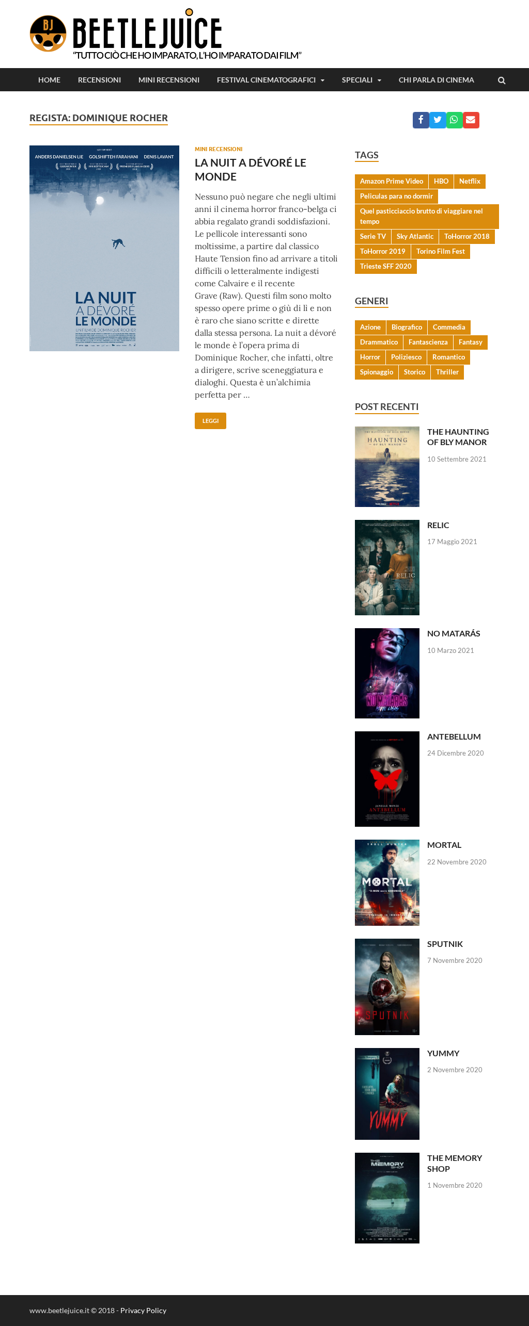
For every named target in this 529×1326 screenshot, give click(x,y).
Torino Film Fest (440, 251)
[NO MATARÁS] (387, 634)
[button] (421, 120)
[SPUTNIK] (387, 945)
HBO (441, 181)
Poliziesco (406, 357)
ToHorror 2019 (383, 251)
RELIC (438, 525)
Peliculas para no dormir (396, 196)
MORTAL (444, 844)
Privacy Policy (143, 1310)
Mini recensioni (168, 79)
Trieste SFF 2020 (386, 266)
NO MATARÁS (453, 633)
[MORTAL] (387, 845)
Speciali (357, 79)
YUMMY (443, 1053)
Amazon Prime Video (391, 181)
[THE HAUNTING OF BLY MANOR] (387, 432)
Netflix (469, 181)
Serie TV (373, 236)
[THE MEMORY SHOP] (387, 1159)
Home (49, 79)
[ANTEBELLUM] (387, 737)
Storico (414, 372)
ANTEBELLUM (454, 736)
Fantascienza (428, 342)
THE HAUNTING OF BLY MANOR (458, 437)
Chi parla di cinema (436, 79)
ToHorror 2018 (467, 236)
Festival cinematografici (266, 79)
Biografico (407, 327)
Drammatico (379, 342)
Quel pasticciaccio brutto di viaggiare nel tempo (421, 216)
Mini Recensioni (218, 149)
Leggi (207, 418)
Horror (370, 357)
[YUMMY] (387, 1054)
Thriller (447, 372)
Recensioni (99, 79)
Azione (370, 327)
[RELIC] (387, 526)
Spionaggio (376, 372)
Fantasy (471, 342)
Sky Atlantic (415, 236)
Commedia (449, 327)
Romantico (448, 357)
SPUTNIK (445, 943)
